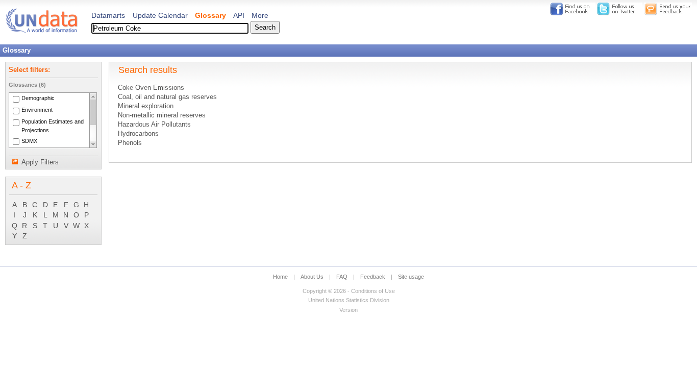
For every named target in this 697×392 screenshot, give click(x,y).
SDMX (29, 141)
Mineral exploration (145, 106)
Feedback (372, 277)
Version (348, 310)
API (238, 15)
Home (280, 277)
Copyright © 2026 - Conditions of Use (349, 291)
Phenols (130, 142)
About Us (312, 277)
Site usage (411, 277)
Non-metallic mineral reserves (162, 115)
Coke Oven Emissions (151, 87)
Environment (37, 110)
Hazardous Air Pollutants (154, 124)
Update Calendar (160, 15)
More (260, 15)
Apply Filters (40, 162)
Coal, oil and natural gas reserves (167, 97)
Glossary (210, 15)
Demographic (38, 98)
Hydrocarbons (138, 133)
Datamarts (108, 15)
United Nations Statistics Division (348, 300)
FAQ (341, 277)
